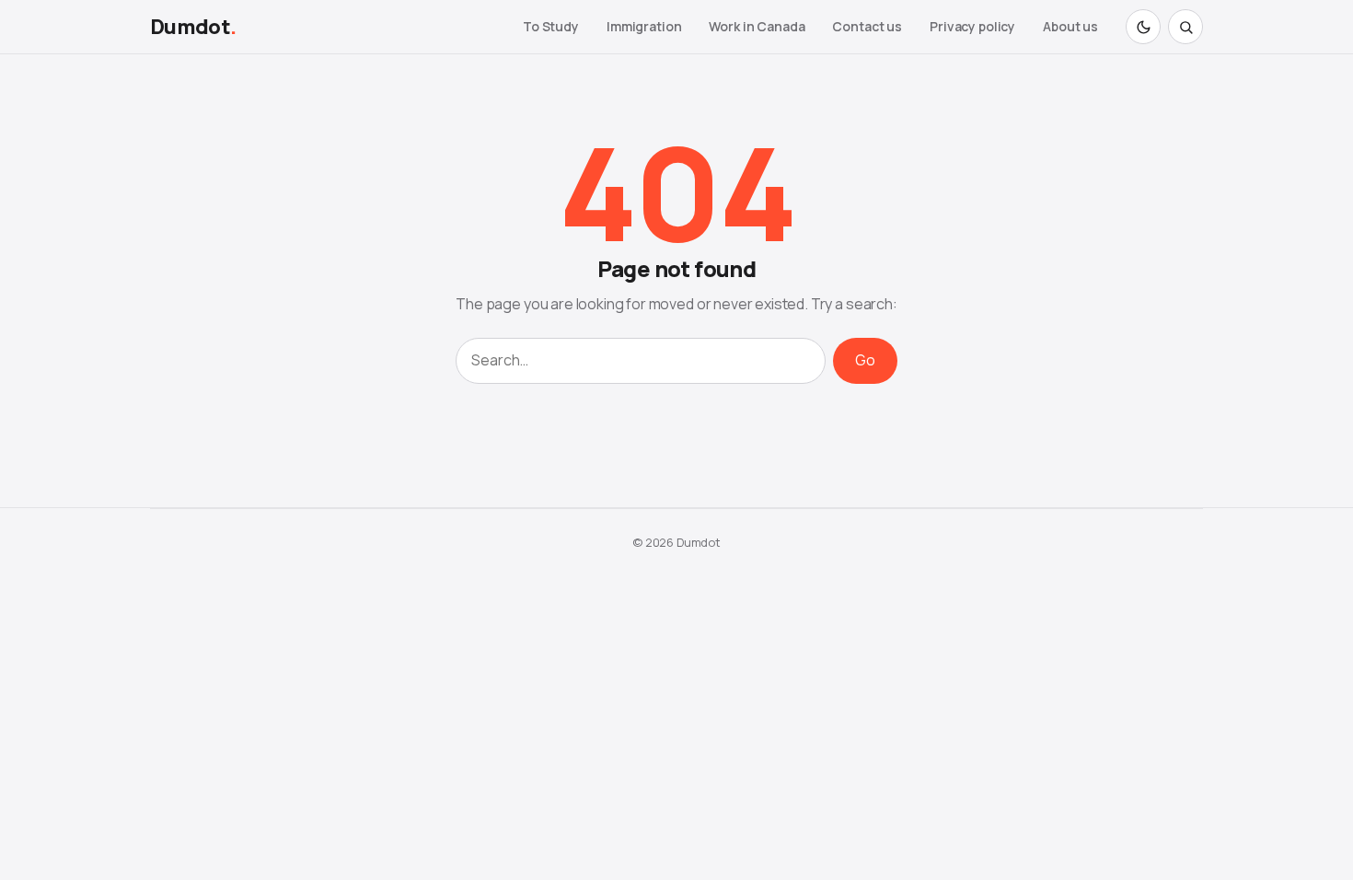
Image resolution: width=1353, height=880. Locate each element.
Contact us (867, 26)
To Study (551, 26)
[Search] (1185, 26)
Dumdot (193, 27)
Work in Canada (756, 26)
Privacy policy (972, 26)
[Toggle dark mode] (1143, 26)
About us (1070, 26)
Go (865, 360)
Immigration (644, 26)
